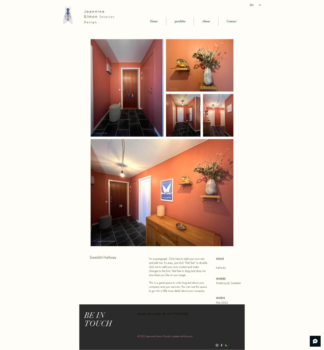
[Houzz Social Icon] (226, 345)
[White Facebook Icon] (221, 345)
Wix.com (188, 336)
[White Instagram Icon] (217, 345)
